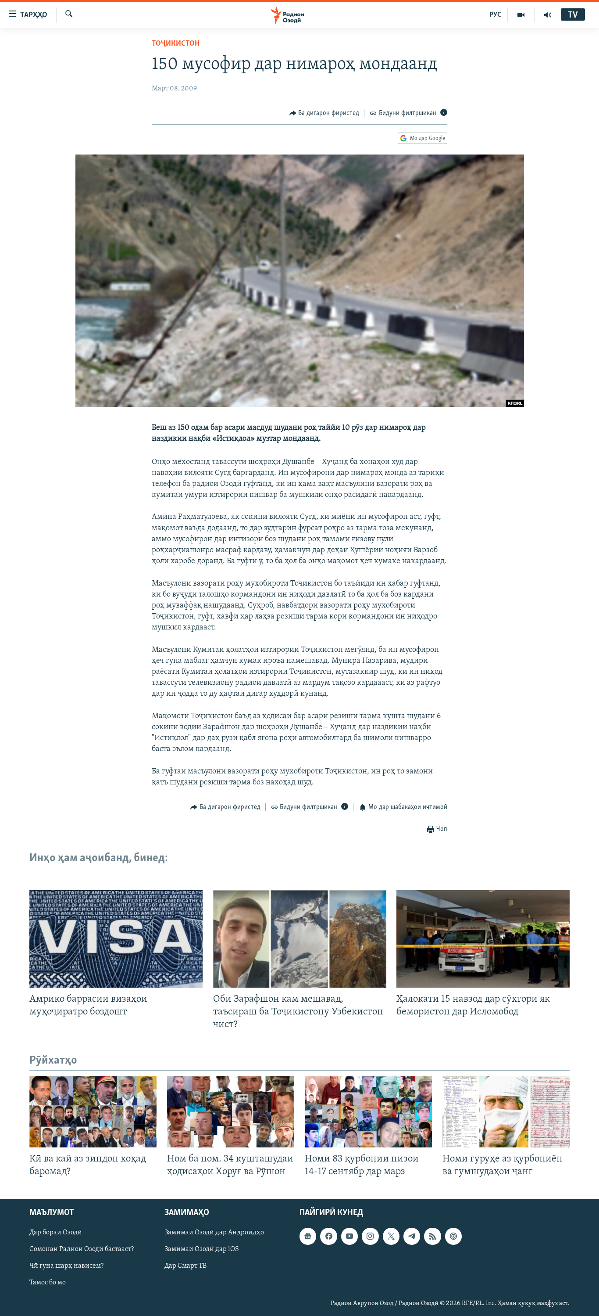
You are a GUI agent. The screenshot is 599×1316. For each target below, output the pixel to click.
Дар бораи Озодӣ (55, 1233)
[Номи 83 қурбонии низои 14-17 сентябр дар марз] (368, 1111)
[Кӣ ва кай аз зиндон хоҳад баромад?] (93, 1111)
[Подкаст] (453, 1236)
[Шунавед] (548, 15)
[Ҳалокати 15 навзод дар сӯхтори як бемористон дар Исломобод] (483, 939)
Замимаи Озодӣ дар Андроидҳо (214, 1233)
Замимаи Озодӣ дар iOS (201, 1249)
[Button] (324, 113)
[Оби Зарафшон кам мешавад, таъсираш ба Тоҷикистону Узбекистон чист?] (299, 939)
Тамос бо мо (47, 1283)
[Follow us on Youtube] (349, 1236)
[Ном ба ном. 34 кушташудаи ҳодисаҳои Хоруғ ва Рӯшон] (230, 1111)
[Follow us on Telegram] (411, 1236)
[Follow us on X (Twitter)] (391, 1236)
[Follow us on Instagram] (370, 1236)
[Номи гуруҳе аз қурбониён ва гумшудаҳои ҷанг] (506, 1111)
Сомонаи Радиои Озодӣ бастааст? (81, 1249)
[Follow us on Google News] (308, 1236)
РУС (495, 14)
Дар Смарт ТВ (185, 1266)
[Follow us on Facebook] (328, 1236)
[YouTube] (521, 15)
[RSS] (432, 1236)
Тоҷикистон (176, 44)
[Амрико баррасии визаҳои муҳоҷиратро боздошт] (116, 939)
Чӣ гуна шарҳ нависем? (66, 1266)
